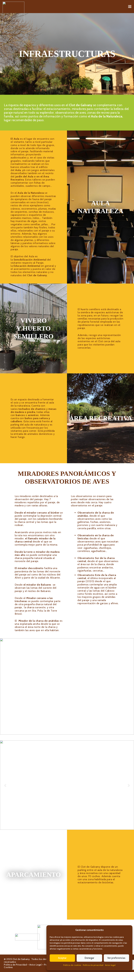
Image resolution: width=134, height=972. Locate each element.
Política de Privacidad (15, 964)
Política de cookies (72, 965)
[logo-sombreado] (13, 12)
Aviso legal (110, 965)
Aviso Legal (35, 964)
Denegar (89, 957)
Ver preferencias (116, 957)
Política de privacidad (93, 965)
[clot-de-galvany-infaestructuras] (67, 686)
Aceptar (62, 957)
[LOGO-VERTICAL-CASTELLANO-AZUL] (44, 937)
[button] (130, 6)
